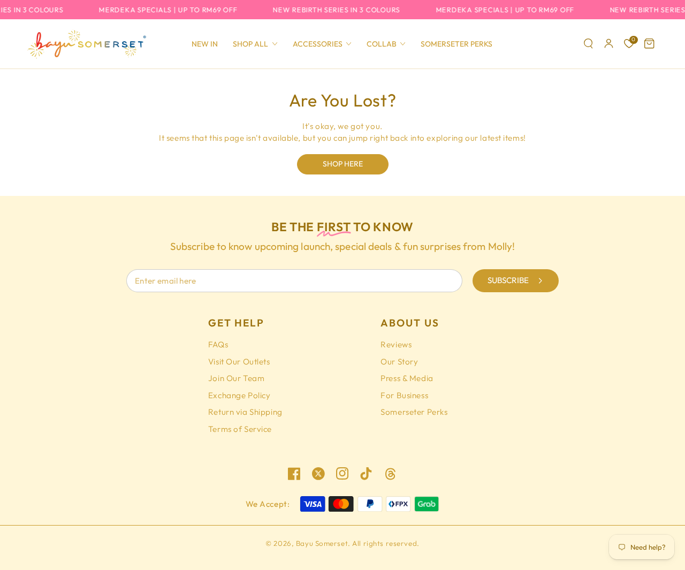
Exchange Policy (239, 395)
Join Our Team (236, 378)
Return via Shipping (245, 412)
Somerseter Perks (413, 412)
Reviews (396, 344)
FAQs (218, 344)
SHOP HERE (343, 164)
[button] (589, 44)
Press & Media (406, 378)
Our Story (399, 361)
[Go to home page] (86, 44)
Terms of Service (240, 429)
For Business (404, 395)
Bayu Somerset (322, 543)
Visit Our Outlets (239, 361)
